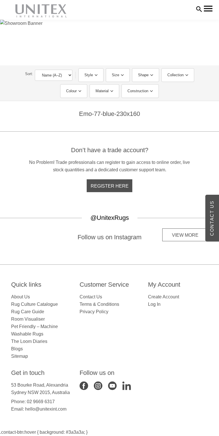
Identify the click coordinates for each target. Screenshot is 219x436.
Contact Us (91, 296)
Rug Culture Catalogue (34, 304)
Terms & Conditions (99, 304)
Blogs (17, 348)
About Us (20, 296)
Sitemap (19, 356)
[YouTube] (112, 385)
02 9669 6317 (41, 401)
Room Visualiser (28, 319)
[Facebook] (84, 385)
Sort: (29, 74)
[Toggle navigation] (208, 8)
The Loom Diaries (29, 341)
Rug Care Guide (27, 311)
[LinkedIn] (126, 385)
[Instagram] (98, 385)
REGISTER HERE (110, 186)
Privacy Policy (94, 311)
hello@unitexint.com (45, 409)
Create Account (163, 296)
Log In (154, 304)
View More (185, 235)
